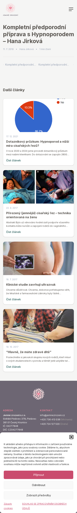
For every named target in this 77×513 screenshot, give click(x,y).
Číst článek (13, 160)
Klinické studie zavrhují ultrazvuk (31, 284)
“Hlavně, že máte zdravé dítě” (28, 352)
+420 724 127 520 (50, 424)
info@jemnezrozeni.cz (52, 415)
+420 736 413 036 (50, 419)
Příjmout (38, 475)
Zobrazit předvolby (38, 495)
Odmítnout (38, 485)
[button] (71, 437)
